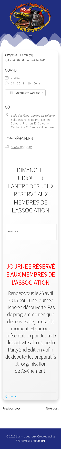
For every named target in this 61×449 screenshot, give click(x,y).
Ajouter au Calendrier (27, 93)
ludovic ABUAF (16, 60)
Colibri (40, 441)
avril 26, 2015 (38, 60)
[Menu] (30, 37)
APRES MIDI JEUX (21, 147)
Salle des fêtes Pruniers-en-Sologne (33, 116)
